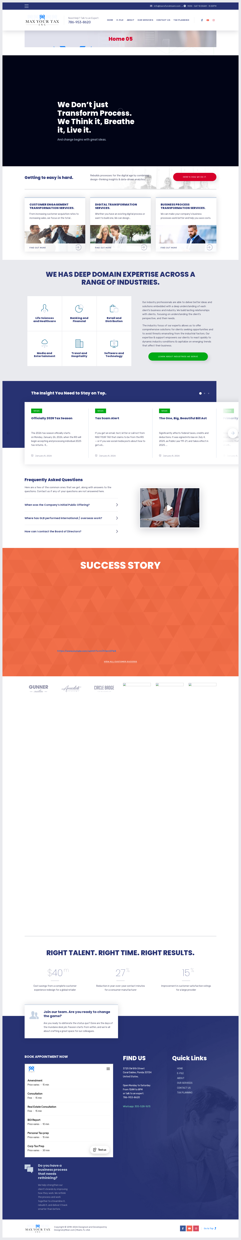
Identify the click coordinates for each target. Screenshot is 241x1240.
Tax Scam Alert (107, 418)
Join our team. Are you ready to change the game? (77, 1014)
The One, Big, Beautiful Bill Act (183, 418)
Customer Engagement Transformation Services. (52, 206)
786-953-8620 (79, 22)
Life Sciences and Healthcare (44, 319)
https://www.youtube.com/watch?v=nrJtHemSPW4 (86, 651)
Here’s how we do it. (195, 177)
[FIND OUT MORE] (55, 227)
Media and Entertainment (44, 354)
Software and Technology (114, 354)
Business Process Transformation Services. (183, 206)
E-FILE (120, 20)
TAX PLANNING (181, 20)
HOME (110, 20)
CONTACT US (163, 20)
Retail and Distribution (114, 319)
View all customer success (120, 661)
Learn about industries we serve (178, 356)
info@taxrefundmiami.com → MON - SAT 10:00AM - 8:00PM (185, 6)
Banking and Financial (79, 319)
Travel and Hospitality (79, 354)
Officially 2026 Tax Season (51, 418)
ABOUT (130, 20)
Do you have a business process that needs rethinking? (52, 1171)
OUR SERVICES (145, 20)
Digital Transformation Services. (116, 206)
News (37, 411)
